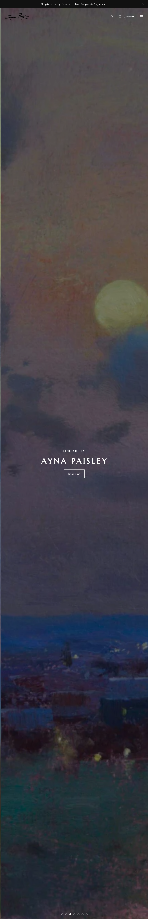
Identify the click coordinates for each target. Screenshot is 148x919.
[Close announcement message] (143, 4)
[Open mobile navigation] (141, 16)
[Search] (111, 16)
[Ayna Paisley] (17, 16)
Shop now (74, 473)
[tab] (62, 914)
